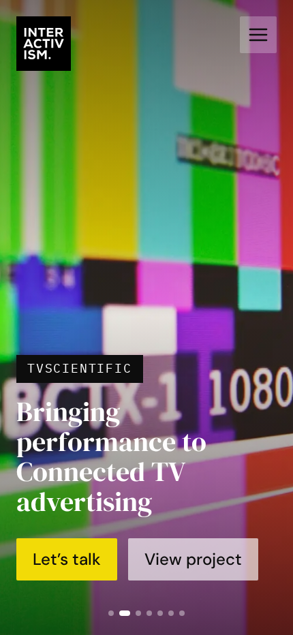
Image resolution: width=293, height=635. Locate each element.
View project (193, 559)
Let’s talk (67, 559)
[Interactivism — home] (43, 43)
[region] (146, 317)
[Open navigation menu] (258, 34)
